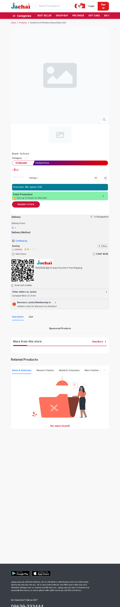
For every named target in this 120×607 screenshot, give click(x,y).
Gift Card (94, 15)
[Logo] (21, 8)
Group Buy (62, 15)
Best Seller (44, 15)
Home (13, 23)
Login (91, 6)
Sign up (103, 6)
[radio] (13, 177)
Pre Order (78, 15)
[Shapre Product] (105, 178)
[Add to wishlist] (95, 178)
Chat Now (102, 254)
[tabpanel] (60, 324)
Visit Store (20, 254)
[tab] (18, 316)
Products (23, 23)
